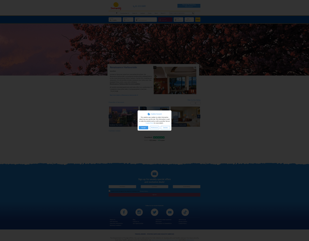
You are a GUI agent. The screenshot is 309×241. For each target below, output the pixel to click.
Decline (165, 127)
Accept (143, 127)
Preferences (154, 127)
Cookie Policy (150, 123)
